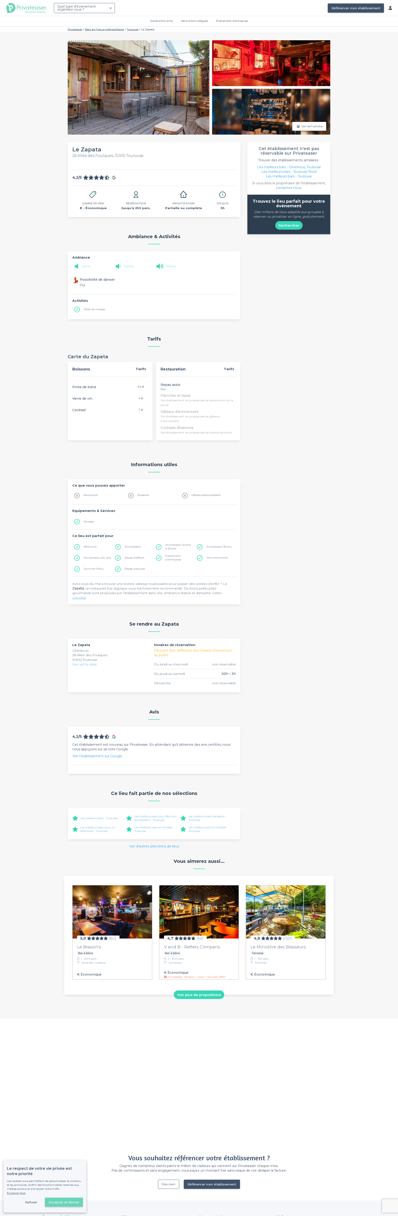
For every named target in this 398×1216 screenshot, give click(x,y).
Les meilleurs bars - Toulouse (99, 818)
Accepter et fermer (64, 1202)
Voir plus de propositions (199, 994)
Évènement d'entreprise (232, 21)
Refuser (31, 1202)
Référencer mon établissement (355, 8)
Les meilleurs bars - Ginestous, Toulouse (289, 167)
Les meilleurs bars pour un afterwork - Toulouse (97, 829)
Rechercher (288, 225)
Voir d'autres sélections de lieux (154, 846)
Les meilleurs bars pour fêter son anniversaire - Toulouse (155, 818)
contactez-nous (288, 188)
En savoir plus (16, 1193)
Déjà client (169, 1184)
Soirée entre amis (161, 21)
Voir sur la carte (84, 664)
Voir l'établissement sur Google (97, 756)
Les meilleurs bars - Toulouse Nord (288, 172)
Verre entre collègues (194, 21)
